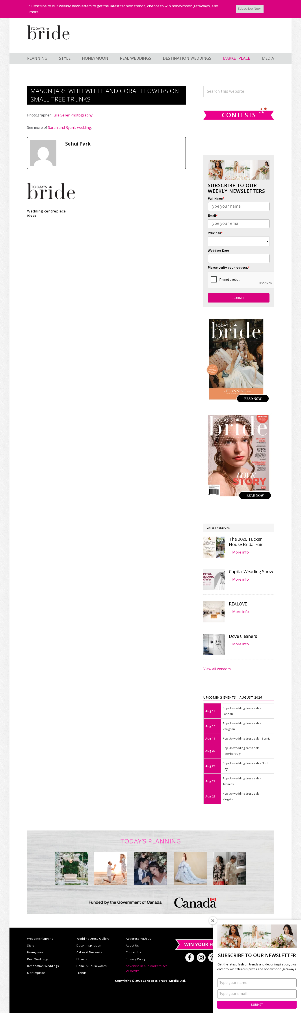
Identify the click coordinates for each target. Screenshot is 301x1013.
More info (240, 552)
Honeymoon (36, 952)
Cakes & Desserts (89, 952)
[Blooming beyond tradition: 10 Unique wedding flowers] (150, 868)
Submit (257, 1005)
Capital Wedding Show (251, 571)
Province (215, 233)
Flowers (82, 959)
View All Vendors (217, 668)
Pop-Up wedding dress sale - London (242, 711)
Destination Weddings (43, 966)
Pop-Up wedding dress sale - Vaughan (242, 726)
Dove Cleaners (243, 636)
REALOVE (238, 604)
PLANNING (37, 58)
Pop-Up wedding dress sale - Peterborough (242, 751)
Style (30, 945)
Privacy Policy (135, 959)
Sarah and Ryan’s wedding (69, 127)
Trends (81, 973)
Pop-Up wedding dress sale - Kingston (242, 796)
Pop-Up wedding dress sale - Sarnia (247, 738)
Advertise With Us (138, 939)
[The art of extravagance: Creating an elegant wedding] (71, 868)
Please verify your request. (229, 267)
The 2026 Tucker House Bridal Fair (246, 541)
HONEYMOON (95, 58)
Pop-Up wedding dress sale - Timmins (242, 781)
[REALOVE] (214, 611)
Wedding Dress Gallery (93, 939)
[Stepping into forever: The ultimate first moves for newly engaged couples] (111, 868)
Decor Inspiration (88, 945)
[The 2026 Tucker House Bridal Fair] (214, 547)
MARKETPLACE (236, 58)
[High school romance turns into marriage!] (230, 868)
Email (213, 215)
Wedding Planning (40, 939)
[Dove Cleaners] (214, 644)
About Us (132, 945)
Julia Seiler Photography (72, 115)
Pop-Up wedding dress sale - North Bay (246, 766)
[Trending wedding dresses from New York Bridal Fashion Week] (190, 868)
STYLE (65, 58)
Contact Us (133, 952)
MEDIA (268, 58)
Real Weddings (38, 959)
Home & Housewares (91, 966)
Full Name (216, 198)
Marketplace (36, 973)
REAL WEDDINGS (135, 58)
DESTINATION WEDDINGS (187, 58)
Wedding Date (218, 250)
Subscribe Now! (249, 8)
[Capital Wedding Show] (214, 579)
